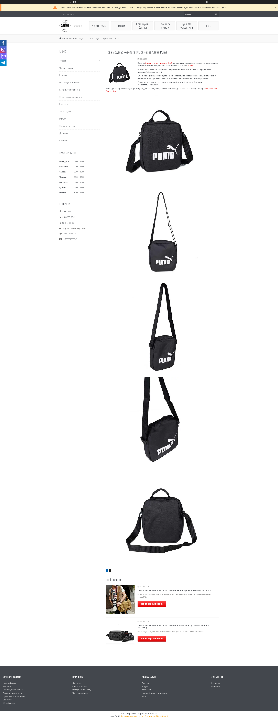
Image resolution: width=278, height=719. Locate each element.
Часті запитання (80, 693)
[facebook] (107, 571)
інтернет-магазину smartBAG (158, 63)
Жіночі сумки (65, 111)
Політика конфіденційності (156, 716)
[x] (110, 571)
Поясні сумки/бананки (142, 25)
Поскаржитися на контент (132, 716)
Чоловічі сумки (99, 26)
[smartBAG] (65, 26)
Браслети (63, 104)
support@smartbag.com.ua (74, 228)
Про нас (145, 683)
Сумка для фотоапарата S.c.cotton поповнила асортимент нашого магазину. (173, 626)
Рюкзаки (121, 26)
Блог (144, 696)
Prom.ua (153, 713)
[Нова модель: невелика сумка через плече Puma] (120, 72)
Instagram (215, 683)
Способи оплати (67, 126)
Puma (190, 65)
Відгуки (62, 118)
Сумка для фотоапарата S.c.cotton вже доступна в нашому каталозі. (175, 590)
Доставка (63, 133)
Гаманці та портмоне (165, 25)
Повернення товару (81, 689)
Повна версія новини (151, 603)
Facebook (215, 686)
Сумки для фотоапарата (186, 25)
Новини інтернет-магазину (154, 693)
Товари (62, 60)
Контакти (63, 140)
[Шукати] (216, 14)
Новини (67, 38)
